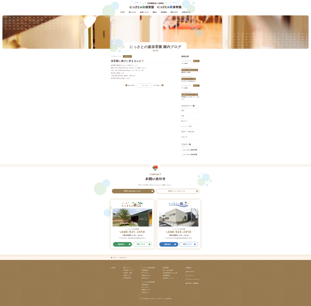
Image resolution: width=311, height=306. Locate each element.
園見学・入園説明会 (188, 131)
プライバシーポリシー (192, 279)
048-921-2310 (133, 232)
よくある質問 (168, 270)
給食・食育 (128, 273)
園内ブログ (146, 275)
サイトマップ (189, 275)
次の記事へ (157, 85)
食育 (182, 110)
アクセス (146, 273)
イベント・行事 (186, 126)
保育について (144, 12)
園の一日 (128, 275)
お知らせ (127, 56)
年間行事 (128, 278)
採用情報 (164, 12)
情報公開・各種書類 (192, 283)
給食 (182, 115)
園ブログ (184, 121)
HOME (123, 12)
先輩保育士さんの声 (170, 273)
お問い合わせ (186, 12)
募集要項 (167, 275)
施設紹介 (146, 270)
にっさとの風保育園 (190, 154)
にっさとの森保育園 (190, 149)
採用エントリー (169, 278)
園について (132, 12)
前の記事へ (131, 85)
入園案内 (188, 267)
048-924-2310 (179, 232)
